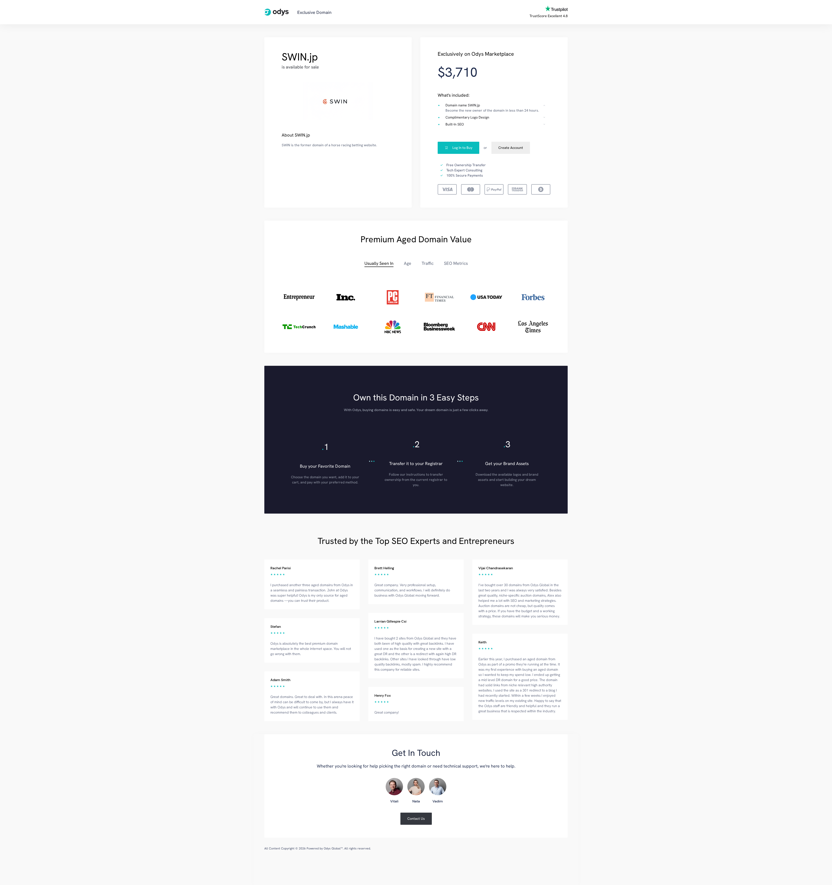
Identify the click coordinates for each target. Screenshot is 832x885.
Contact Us (416, 818)
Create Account (510, 147)
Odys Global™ (333, 848)
